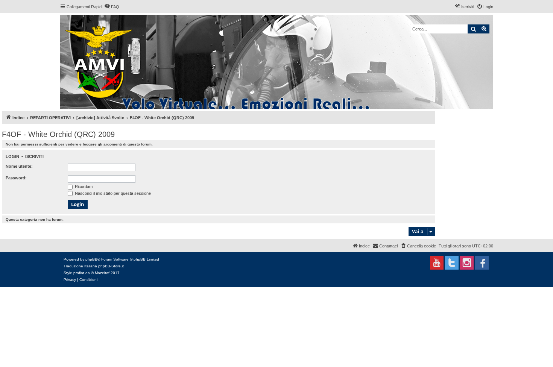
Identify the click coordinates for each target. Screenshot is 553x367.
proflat (78, 273)
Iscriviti (34, 156)
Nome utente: (19, 166)
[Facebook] (482, 263)
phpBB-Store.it (111, 266)
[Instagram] (467, 263)
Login (12, 156)
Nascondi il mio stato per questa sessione (112, 193)
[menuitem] (111, 6)
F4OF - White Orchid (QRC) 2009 (58, 134)
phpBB (91, 259)
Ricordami (83, 186)
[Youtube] (437, 263)
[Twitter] (452, 263)
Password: (16, 178)
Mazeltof (102, 273)
